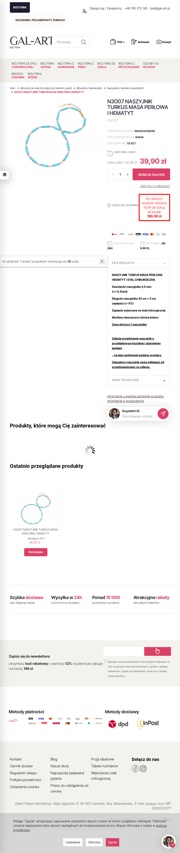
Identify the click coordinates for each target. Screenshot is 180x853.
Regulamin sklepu (23, 773)
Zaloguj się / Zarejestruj (105, 8)
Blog (53, 759)
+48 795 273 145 (135, 8)
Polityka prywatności (25, 780)
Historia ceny (125, 152)
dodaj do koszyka (151, 174)
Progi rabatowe (102, 759)
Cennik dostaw (21, 766)
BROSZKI (18, 75)
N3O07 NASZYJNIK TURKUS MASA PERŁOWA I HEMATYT (36, 531)
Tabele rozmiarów (104, 766)
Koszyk (166, 42)
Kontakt (16, 759)
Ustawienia (72, 842)
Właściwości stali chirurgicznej (103, 776)
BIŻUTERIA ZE (106, 65)
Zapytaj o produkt (155, 186)
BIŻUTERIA (20, 7)
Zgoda (112, 842)
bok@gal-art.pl (160, 8)
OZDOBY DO (151, 65)
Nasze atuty (59, 766)
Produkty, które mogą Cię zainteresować (58, 426)
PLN (119, 42)
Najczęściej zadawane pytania (67, 776)
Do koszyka (36, 552)
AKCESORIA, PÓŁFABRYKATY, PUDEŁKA (40, 20)
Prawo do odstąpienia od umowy (69, 788)
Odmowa (94, 842)
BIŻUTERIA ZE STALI (24, 65)
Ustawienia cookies (24, 787)
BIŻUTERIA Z (66, 65)
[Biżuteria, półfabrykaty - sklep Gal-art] (33, 40)
